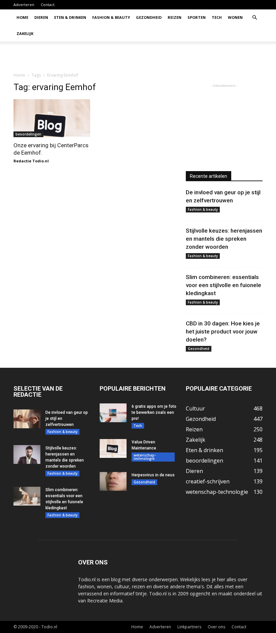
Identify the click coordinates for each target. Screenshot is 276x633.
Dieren (41, 17)
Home (22, 17)
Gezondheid (149, 17)
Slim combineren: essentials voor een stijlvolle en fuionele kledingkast (223, 285)
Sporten (196, 17)
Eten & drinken (70, 17)
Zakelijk (24, 33)
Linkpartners (189, 627)
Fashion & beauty (111, 17)
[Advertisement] (183, 56)
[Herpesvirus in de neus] (113, 481)
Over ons (216, 627)
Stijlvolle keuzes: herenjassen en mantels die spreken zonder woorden (224, 238)
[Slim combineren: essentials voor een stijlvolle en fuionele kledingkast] (26, 496)
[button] (254, 17)
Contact (48, 4)
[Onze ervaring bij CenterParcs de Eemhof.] (51, 118)
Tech (217, 17)
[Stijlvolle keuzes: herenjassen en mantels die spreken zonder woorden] (26, 454)
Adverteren (23, 4)
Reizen (174, 17)
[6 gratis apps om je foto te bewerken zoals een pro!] (113, 412)
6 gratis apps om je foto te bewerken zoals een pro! (154, 412)
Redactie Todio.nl (31, 160)
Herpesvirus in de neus (153, 475)
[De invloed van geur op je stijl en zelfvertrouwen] (26, 418)
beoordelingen (28, 134)
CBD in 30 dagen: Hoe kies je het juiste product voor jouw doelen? (223, 331)
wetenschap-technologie (145, 457)
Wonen (235, 17)
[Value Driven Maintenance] (113, 448)
